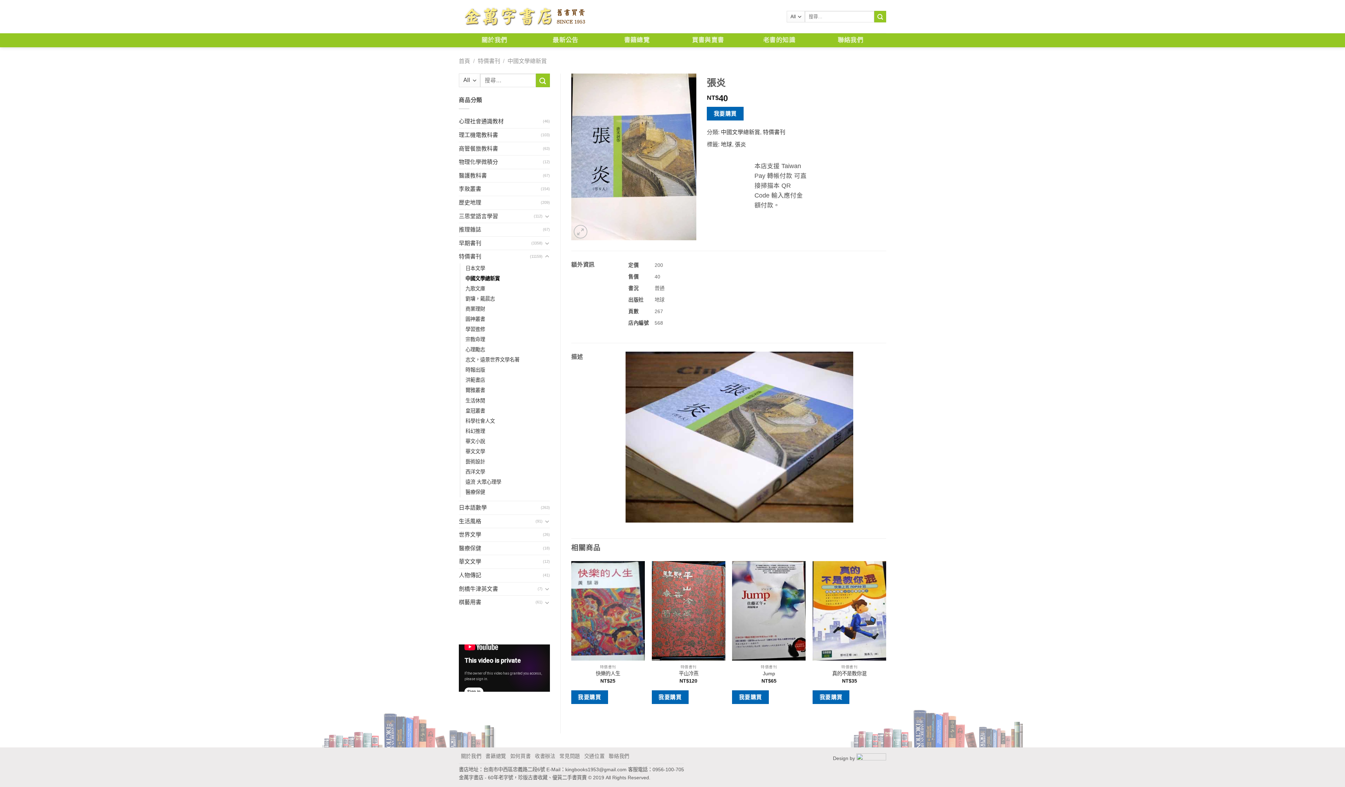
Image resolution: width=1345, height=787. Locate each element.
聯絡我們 (850, 40)
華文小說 (475, 441)
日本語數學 (473, 508)
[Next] (886, 641)
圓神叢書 (475, 319)
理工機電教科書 (478, 135)
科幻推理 (475, 431)
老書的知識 (779, 40)
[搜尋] (880, 17)
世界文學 (470, 535)
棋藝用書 (470, 602)
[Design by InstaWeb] (871, 758)
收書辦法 (545, 756)
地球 (726, 144)
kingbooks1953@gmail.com (596, 769)
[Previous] (571, 641)
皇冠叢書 (475, 411)
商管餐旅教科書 (478, 149)
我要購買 (725, 114)
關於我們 (494, 40)
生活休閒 (475, 400)
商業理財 (475, 309)
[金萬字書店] (524, 17)
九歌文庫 (475, 288)
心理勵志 (475, 349)
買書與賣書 (708, 40)
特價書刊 (489, 61)
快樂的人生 (608, 673)
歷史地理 (470, 203)
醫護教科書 (473, 176)
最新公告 (565, 40)
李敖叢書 (470, 189)
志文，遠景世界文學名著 (492, 360)
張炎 (740, 144)
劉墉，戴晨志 (480, 299)
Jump (769, 673)
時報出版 (475, 370)
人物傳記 (470, 575)
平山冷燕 (688, 673)
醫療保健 (475, 492)
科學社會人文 (480, 421)
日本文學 (475, 268)
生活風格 (470, 521)
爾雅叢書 (475, 390)
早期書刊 (470, 243)
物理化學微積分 (478, 162)
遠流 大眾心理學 (483, 482)
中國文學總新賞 (527, 61)
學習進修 (475, 329)
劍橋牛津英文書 (478, 589)
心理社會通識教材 (481, 121)
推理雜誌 (470, 230)
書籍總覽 (637, 40)
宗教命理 (475, 339)
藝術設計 (475, 461)
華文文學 (475, 451)
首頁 (464, 61)
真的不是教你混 (849, 673)
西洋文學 (475, 472)
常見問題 (569, 756)
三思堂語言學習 (478, 216)
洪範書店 (475, 380)
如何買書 (520, 756)
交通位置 (594, 756)
